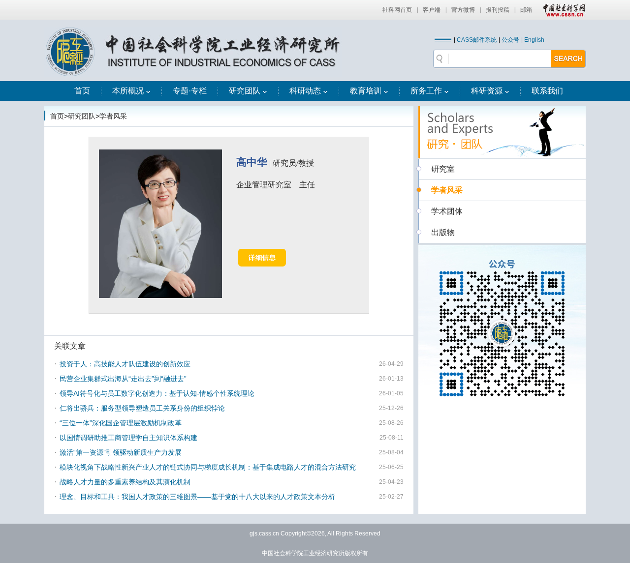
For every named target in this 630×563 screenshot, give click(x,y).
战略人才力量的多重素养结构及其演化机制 (125, 482)
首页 (82, 91)
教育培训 (365, 91)
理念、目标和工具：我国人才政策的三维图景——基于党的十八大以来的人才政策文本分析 (197, 497)
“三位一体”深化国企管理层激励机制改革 (121, 423)
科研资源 (487, 91)
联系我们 (547, 91)
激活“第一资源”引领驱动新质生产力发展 (121, 452)
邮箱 (526, 9)
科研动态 (305, 91)
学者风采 (113, 116)
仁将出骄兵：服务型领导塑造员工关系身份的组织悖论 (142, 408)
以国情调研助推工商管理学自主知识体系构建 (128, 438)
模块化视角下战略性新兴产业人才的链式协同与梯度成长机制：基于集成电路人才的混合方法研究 (208, 467)
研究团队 (244, 91)
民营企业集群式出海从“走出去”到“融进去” (123, 379)
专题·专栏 (190, 91)
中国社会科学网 (562, 10)
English (534, 39)
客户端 (432, 9)
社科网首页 (397, 9)
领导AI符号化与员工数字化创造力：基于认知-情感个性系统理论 (157, 393)
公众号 (510, 39)
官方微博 (463, 9)
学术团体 (447, 211)
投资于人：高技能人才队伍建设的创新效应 (125, 364)
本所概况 (128, 91)
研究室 (443, 169)
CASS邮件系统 (477, 39)
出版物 (443, 232)
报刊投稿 (497, 9)
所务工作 (426, 91)
